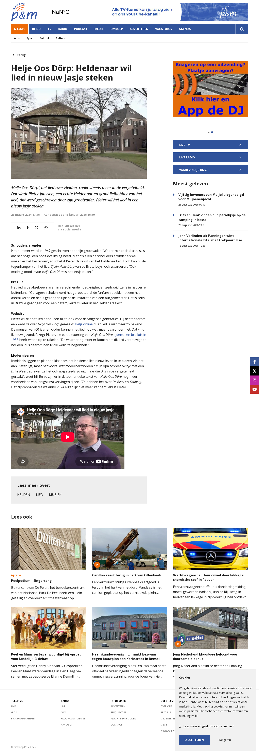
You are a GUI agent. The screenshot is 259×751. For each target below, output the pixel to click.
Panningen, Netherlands (71, 12)
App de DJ (66, 724)
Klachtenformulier (123, 718)
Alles (17, 38)
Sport (30, 38)
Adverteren (139, 29)
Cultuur (61, 38)
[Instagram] (254, 380)
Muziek (55, 494)
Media (99, 29)
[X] (254, 371)
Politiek (45, 38)
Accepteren (194, 740)
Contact (116, 724)
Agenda (185, 29)
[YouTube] (254, 389)
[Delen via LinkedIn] (18, 228)
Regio (36, 29)
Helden (23, 494)
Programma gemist (23, 718)
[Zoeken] (242, 29)
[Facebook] (254, 361)
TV (49, 29)
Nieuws (19, 29)
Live (13, 706)
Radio (62, 29)
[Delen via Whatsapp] (46, 228)
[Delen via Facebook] (27, 228)
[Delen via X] (36, 228)
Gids (14, 712)
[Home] (28, 12)
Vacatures (163, 29)
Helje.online (84, 324)
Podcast (81, 29)
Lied (39, 494)
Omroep (116, 29)
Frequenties (118, 712)
